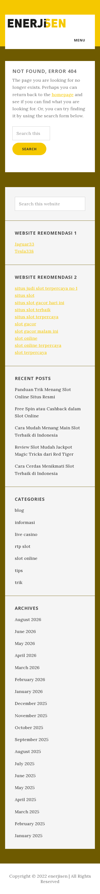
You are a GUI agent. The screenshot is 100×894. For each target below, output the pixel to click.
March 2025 (27, 811)
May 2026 (25, 643)
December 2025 (31, 703)
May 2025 (25, 787)
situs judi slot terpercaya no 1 (46, 288)
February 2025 (30, 823)
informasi (25, 522)
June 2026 (25, 631)
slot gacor (25, 324)
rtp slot (22, 546)
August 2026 (28, 619)
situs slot (24, 295)
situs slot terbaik (32, 309)
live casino (26, 534)
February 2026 (30, 679)
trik (18, 582)
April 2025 (25, 799)
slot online (26, 338)
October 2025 (29, 727)
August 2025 (28, 751)
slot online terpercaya (38, 345)
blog (19, 510)
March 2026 (27, 667)
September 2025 (32, 739)
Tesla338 (24, 251)
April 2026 (25, 655)
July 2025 (24, 763)
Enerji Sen (36, 23)
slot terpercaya (31, 352)
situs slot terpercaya (36, 317)
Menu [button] (79, 40)
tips (19, 570)
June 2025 (25, 775)
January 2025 (28, 835)
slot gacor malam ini (36, 331)
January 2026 (29, 691)
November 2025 (31, 715)
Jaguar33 (24, 244)
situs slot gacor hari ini (39, 302)
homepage (63, 94)
